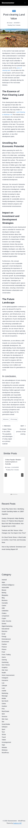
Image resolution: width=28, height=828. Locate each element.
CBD (3, 608)
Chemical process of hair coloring (21, 430)
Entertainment (6, 639)
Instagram (5, 678)
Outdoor (4, 706)
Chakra (4, 613)
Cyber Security (6, 621)
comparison (5, 616)
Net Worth (5, 701)
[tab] (12, 494)
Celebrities (5, 610)
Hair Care (5, 670)
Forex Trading (6, 654)
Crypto (4, 618)
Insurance (5, 680)
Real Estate (5, 711)
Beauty (4, 590)
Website (4, 747)
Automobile (5, 587)
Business (5, 419)
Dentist (4, 623)
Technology (14, 419)
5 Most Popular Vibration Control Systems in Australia (13, 462)
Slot (3, 721)
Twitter (4, 739)
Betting (4, 592)
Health (4, 672)
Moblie (4, 698)
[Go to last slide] (6, 475)
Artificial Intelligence (8, 585)
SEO (3, 714)
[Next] (22, 475)
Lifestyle (4, 685)
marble (4, 690)
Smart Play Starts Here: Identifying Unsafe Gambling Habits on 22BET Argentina (13, 511)
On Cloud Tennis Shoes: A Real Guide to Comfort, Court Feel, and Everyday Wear (14, 539)
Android (4, 580)
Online (4, 703)
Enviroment (5, 641)
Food (3, 652)
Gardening (5, 662)
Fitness (4, 649)
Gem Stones (6, 665)
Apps (3, 582)
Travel (4, 737)
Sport (3, 729)
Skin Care (5, 719)
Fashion (4, 644)
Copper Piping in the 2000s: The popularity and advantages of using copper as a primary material (7, 435)
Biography (5, 595)
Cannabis (5, 603)
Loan (3, 688)
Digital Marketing (7, 626)
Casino (4, 605)
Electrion (4, 631)
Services (4, 716)
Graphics (4, 667)
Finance (4, 647)
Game (4, 657)
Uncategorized (6, 742)
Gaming (4, 659)
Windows (4, 750)
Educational (5, 629)
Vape (3, 745)
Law (3, 683)
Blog (3, 598)
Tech (14, 11)
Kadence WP (17, 823)
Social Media (6, 724)
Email (3, 634)
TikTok (4, 734)
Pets (3, 709)
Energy (4, 636)
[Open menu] (25, 3)
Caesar (10, 22)
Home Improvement (8, 675)
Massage (5, 696)
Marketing (5, 693)
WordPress (5, 752)
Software (4, 727)
